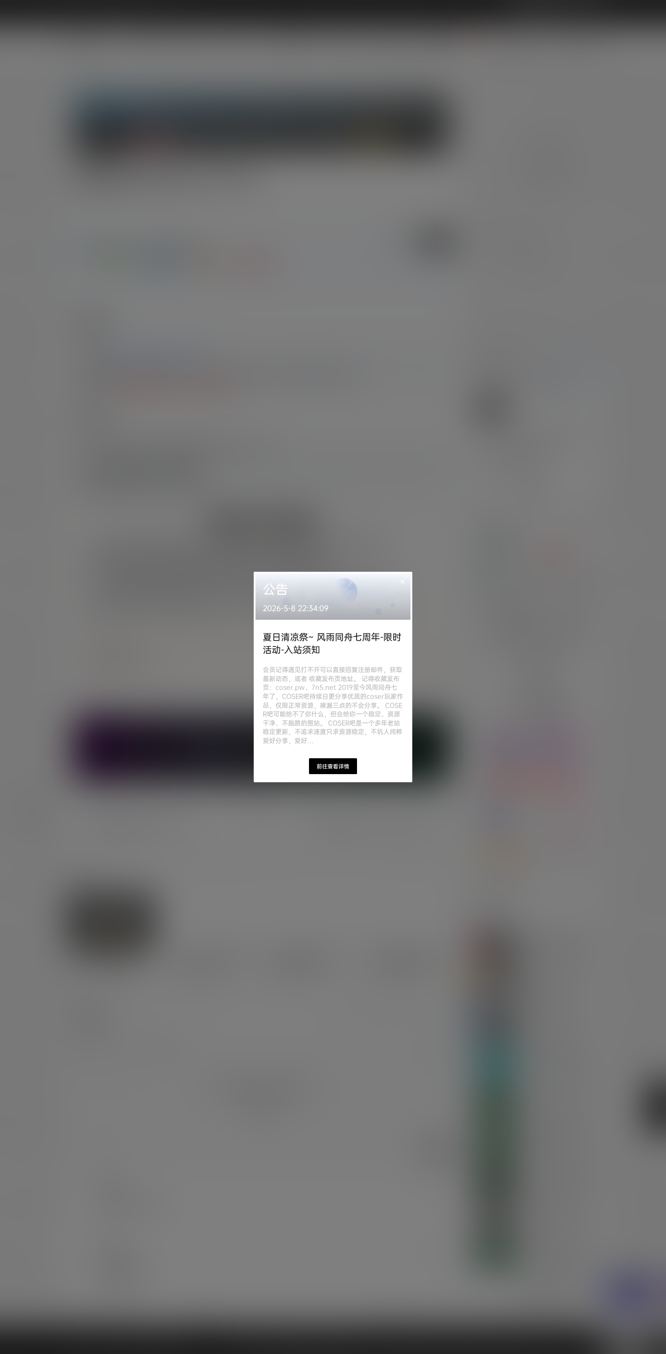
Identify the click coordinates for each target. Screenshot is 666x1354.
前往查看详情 (333, 766)
